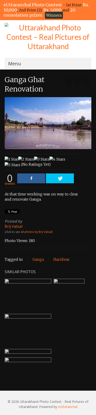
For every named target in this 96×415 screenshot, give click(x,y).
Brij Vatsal (13, 226)
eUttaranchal (67, 406)
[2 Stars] (26, 159)
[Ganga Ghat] (86, 82)
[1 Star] (11, 159)
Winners (54, 15)
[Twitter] (60, 178)
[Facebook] (31, 178)
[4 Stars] (57, 159)
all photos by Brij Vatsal (36, 232)
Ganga (38, 259)
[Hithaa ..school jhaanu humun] (68, 82)
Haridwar (61, 259)
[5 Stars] (12, 164)
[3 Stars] (41, 159)
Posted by (13, 221)
